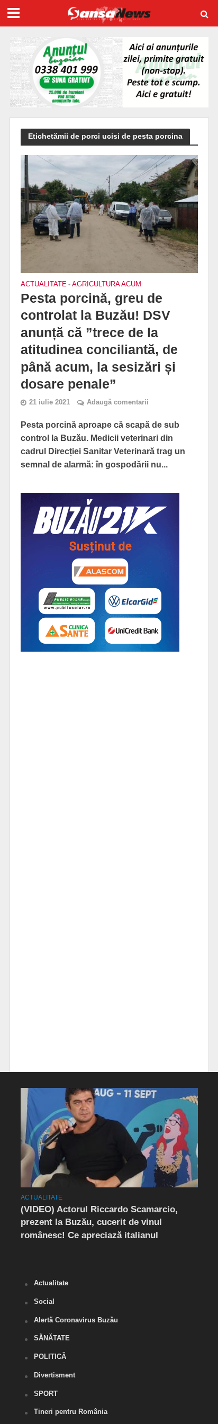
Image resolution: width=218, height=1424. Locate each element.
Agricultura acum (106, 284)
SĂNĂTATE (52, 1338)
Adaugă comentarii (118, 402)
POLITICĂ (50, 1356)
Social (44, 1301)
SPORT (46, 1394)
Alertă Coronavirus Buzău (76, 1320)
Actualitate (44, 284)
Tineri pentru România (70, 1412)
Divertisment (54, 1375)
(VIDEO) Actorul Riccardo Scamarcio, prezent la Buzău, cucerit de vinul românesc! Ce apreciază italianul (99, 1222)
